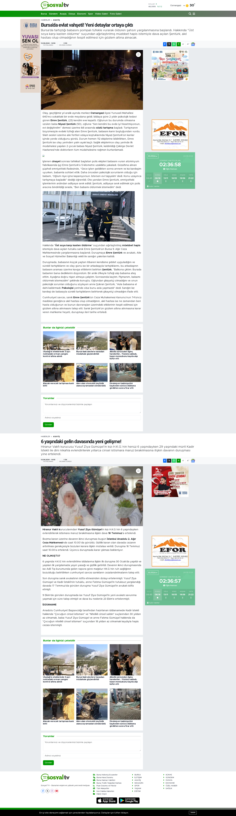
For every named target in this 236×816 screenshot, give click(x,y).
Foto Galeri (116, 14)
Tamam (192, 812)
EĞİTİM (137, 791)
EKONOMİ (170, 783)
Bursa (44, 14)
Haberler (45, 20)
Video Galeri (101, 14)
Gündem (53, 14)
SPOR (136, 786)
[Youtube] (57, 791)
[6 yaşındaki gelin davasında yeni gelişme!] (92, 496)
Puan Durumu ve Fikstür (106, 786)
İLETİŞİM (138, 777)
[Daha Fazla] (179, 44)
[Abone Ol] (193, 44)
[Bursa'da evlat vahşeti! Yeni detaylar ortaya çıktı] (92, 80)
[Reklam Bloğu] (170, 135)
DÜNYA (169, 780)
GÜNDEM (170, 777)
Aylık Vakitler (154, 186)
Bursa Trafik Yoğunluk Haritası (108, 783)
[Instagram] (52, 791)
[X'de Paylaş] (169, 44)
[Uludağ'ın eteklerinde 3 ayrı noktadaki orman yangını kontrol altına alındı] (58, 340)
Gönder (48, 425)
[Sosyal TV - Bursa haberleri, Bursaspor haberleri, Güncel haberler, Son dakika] (55, 5)
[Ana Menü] (193, 14)
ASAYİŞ (56, 20)
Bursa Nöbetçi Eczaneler (107, 775)
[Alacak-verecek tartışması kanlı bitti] (58, 372)
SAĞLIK (169, 788)
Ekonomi (81, 14)
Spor (90, 14)
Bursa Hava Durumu (104, 777)
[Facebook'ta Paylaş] (165, 44)
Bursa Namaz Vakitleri (105, 780)
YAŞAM (137, 788)
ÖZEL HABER (171, 786)
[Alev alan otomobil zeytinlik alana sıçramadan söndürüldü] (92, 372)
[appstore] (107, 800)
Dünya (72, 14)
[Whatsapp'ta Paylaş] (174, 44)
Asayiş (63, 14)
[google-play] (129, 800)
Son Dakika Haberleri (105, 791)
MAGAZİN (138, 783)
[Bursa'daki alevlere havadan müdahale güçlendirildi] (92, 340)
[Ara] (190, 14)
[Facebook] (43, 791)
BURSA (137, 775)
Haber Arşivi (101, 794)
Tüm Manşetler (102, 788)
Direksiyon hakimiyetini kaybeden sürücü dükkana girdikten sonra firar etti (123, 385)
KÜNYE (169, 775)
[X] (47, 791)
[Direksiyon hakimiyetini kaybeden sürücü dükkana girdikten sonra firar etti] (125, 372)
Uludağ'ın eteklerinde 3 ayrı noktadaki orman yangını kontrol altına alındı (56, 354)
